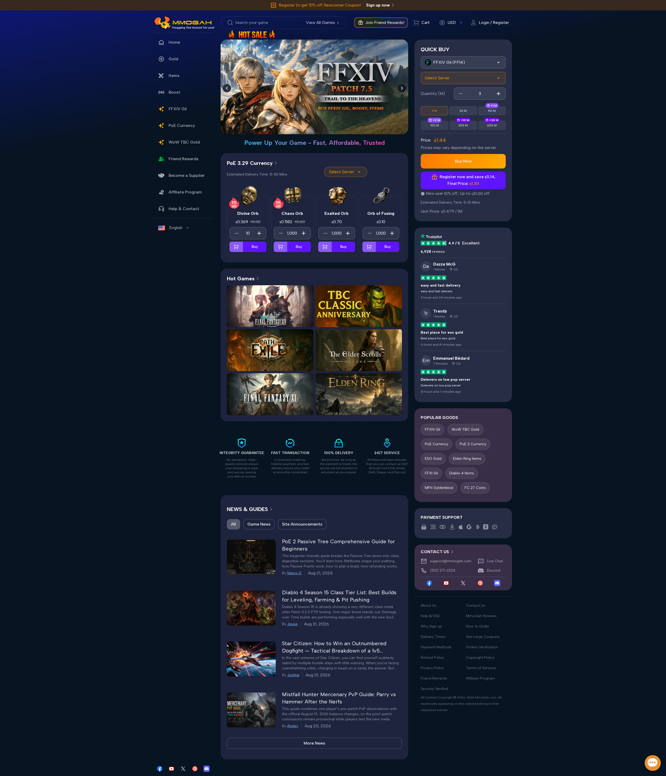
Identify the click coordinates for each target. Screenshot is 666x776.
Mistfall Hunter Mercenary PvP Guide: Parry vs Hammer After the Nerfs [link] (339, 698)
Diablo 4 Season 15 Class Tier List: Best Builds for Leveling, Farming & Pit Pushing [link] (339, 596)
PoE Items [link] (290, 354)
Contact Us (475, 605)
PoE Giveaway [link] (291, 364)
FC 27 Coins (475, 488)
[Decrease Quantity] (237, 233)
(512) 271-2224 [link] (442, 570)
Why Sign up (431, 626)
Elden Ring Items (467, 458)
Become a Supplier (187, 175)
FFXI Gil (431, 473)
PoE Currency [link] (182, 125)
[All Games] (463, 62)
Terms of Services (481, 668)
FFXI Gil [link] (249, 398)
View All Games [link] (320, 22)
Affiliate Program (185, 192)
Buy (255, 246)
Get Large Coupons (483, 637)
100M (434, 125)
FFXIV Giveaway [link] (291, 320)
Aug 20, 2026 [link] (318, 725)
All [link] (233, 524)
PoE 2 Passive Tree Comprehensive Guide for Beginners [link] (338, 545)
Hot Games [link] (240, 278)
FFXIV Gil (432, 429)
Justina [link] (293, 675)
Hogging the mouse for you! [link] (193, 27)
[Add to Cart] (236, 247)
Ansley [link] (292, 726)
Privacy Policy (432, 668)
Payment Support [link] (442, 517)
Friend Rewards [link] (183, 158)
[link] (162, 22)
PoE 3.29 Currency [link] (250, 163)
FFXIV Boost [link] (291, 310)
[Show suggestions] (498, 62)
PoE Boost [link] (249, 364)
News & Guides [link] (247, 509)
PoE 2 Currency (473, 444)
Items (174, 75)
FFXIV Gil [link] (178, 108)
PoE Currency (436, 444)
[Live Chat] (653, 763)
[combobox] (463, 62)
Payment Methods (436, 647)
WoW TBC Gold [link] (184, 142)
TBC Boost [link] (379, 310)
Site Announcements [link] (302, 524)
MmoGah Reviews (481, 616)
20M (463, 111)
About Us (428, 605)
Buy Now (463, 161)
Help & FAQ (430, 616)
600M (492, 125)
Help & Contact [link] (184, 208)
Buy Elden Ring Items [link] (358, 387)
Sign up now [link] (378, 5)
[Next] (402, 88)
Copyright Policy (480, 657)
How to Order (477, 626)
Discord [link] (493, 570)
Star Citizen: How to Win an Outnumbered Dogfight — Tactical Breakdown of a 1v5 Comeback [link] (334, 647)
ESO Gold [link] (338, 354)
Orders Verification (482, 647)
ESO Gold (433, 458)
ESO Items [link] (379, 354)
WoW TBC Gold (465, 429)
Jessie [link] (292, 624)
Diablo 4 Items (461, 473)
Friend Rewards (434, 678)
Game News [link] (259, 524)
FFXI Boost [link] (270, 408)
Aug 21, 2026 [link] (320, 573)
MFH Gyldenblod (439, 488)
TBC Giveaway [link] (358, 320)
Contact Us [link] (435, 551)
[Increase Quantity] (259, 233)
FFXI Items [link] (291, 398)
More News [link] (314, 743)
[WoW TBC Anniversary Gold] (314, 81)
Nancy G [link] (294, 573)
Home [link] (174, 42)
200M (463, 125)
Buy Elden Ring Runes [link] (358, 398)
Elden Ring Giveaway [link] (358, 408)
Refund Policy (432, 657)
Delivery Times (433, 637)
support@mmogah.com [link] (450, 561)
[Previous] (227, 88)
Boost (174, 92)
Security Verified (434, 689)
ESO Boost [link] (358, 364)
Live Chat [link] (495, 561)
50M (492, 111)
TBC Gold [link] (337, 310)
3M (434, 111)
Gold (173, 58)
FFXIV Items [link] (249, 320)
